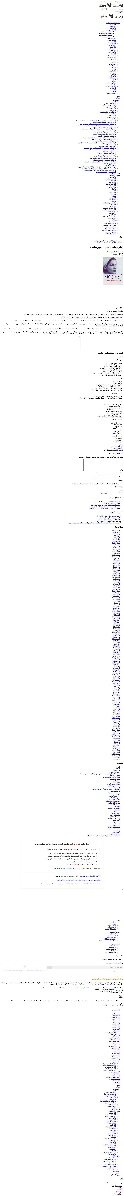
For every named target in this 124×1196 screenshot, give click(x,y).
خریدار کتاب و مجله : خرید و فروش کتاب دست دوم (100, 161)
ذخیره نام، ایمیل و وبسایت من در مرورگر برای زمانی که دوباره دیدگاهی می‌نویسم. (96, 483)
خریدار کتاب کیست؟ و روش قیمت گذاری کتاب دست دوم (98, 129)
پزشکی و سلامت (111, 83)
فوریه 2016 (116, 712)
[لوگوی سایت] (117, 7)
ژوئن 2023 (116, 580)
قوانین (114, 101)
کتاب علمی (112, 204)
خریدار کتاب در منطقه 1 (109, 163)
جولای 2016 (116, 704)
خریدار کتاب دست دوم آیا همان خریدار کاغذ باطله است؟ (99, 137)
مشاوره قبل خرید (110, 952)
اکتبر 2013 (117, 752)
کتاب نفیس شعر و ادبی (105, 35)
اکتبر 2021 (117, 615)
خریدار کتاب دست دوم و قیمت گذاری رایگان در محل (100, 148)
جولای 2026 (116, 532)
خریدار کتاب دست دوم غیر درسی (106, 154)
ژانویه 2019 (116, 656)
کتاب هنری (112, 192)
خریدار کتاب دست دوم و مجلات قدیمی (104, 156)
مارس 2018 (116, 670)
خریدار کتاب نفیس (110, 144)
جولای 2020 (116, 640)
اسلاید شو (117, 768)
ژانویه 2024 (116, 568)
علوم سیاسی (112, 64)
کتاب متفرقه (112, 38)
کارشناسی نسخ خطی (109, 105)
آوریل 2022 (116, 604)
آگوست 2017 (116, 682)
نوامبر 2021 (116, 613)
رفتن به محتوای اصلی (107, 1)
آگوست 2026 (116, 531)
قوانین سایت (112, 947)
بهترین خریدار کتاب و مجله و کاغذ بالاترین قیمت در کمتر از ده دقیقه (96, 125)
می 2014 (117, 742)
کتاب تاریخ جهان (111, 185)
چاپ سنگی (112, 78)
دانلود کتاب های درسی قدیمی (111, 777)
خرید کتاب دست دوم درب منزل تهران (104, 160)
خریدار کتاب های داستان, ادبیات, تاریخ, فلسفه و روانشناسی (98, 168)
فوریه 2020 (116, 647)
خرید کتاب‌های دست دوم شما (68, 868)
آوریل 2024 (116, 563)
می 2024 (117, 561)
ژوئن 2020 (116, 642)
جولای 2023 (116, 579)
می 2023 (117, 582)
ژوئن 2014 (116, 740)
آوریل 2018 (116, 668)
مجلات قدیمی (112, 40)
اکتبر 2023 (117, 573)
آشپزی (114, 69)
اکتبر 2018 (117, 659)
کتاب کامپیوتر (112, 197)
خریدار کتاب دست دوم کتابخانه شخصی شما (103, 158)
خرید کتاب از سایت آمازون (108, 112)
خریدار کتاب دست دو (109, 151)
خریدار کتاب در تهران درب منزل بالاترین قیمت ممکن (100, 170)
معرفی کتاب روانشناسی (112, 801)
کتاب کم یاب (112, 71)
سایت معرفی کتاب (114, 785)
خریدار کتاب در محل (104, 519)
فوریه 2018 (116, 671)
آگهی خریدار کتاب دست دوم (107, 146)
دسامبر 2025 (116, 543)
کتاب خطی (112, 47)
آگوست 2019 (116, 651)
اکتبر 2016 (117, 699)
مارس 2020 (116, 646)
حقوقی (114, 79)
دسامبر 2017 (116, 675)
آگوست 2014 (116, 736)
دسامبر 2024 (116, 551)
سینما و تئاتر (112, 48)
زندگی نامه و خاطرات (109, 216)
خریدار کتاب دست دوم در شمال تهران (104, 127)
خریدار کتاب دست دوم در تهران (106, 153)
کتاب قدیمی (112, 42)
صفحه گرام (65, 849)
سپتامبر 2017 (116, 680)
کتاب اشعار (112, 215)
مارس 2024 (116, 565)
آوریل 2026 (116, 537)
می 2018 (117, 666)
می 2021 (117, 623)
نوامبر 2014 (116, 731)
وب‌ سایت (120, 480)
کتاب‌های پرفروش (110, 86)
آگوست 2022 (116, 597)
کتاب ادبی (113, 189)
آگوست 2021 (116, 618)
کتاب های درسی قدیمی (109, 209)
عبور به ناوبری (118, 1)
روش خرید (116, 782)
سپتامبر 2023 (116, 575)
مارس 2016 (116, 711)
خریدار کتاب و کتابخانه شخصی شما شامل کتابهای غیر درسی (98, 124)
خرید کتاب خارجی (110, 106)
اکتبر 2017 (117, 678)
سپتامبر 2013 (116, 754)
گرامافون (113, 88)
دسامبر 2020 (116, 632)
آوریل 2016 (116, 709)
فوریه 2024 (116, 567)
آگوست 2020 (116, 639)
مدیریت (113, 60)
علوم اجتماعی (112, 66)
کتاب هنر (113, 54)
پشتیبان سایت (111, 251)
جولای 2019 (116, 652)
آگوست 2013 (116, 755)
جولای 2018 (116, 664)
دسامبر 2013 (116, 750)
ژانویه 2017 (116, 694)
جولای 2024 (116, 558)
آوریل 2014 (116, 743)
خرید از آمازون (111, 117)
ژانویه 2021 (116, 630)
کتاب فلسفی (112, 211)
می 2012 (117, 757)
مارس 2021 (116, 627)
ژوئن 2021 (116, 622)
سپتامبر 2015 (116, 718)
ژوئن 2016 (116, 706)
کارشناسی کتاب (111, 103)
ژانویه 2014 (116, 748)
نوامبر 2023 (116, 572)
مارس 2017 (116, 690)
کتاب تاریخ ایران (111, 184)
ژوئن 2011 (116, 759)
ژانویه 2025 (116, 549)
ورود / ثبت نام (115, 1174)
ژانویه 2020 (116, 649)
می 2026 (117, 536)
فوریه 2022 (116, 608)
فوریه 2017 (116, 692)
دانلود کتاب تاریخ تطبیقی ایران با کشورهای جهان (105, 505)
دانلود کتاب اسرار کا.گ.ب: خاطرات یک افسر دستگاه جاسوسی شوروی (90, 523)
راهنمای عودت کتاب (110, 939)
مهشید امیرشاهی (118, 314)
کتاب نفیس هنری (107, 36)
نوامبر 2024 (116, 553)
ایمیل (121, 476)
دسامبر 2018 (116, 658)
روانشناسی (112, 45)
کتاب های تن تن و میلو (109, 208)
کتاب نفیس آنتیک (111, 30)
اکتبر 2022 (117, 594)
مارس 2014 (116, 745)
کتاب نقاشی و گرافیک (109, 1070)
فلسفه (114, 81)
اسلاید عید (117, 770)
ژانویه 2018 (116, 673)
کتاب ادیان (113, 50)
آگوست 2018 (116, 663)
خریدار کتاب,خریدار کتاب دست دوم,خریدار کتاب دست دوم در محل (100, 773)
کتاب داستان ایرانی (110, 180)
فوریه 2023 (116, 587)
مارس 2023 (116, 585)
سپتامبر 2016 (116, 700)
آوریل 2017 (116, 688)
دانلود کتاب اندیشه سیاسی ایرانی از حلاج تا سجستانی (104, 508)
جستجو (121, 491)
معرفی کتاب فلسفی (110, 225)
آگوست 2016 (116, 702)
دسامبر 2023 (116, 570)
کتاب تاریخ (113, 24)
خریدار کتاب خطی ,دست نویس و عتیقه (104, 134)
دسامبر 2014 (116, 730)
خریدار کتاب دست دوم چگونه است (105, 141)
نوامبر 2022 (116, 592)
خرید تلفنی (113, 108)
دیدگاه (121, 470)
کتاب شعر (113, 90)
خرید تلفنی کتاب (111, 949)
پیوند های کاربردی (114, 932)
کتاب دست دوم (111, 43)
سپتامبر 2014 (116, 735)
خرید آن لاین (112, 110)
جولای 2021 (116, 620)
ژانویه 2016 (116, 714)
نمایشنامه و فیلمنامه (110, 203)
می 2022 (117, 603)
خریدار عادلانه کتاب (110, 165)
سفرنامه (113, 72)
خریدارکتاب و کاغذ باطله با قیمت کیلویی (104, 122)
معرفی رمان (112, 221)
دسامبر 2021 (116, 611)
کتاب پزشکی (116, 832)
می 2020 (117, 644)
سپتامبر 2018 (116, 661)
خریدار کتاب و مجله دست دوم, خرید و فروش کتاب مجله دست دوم (96, 120)
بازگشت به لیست (118, 448)
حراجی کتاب (112, 91)
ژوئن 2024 (116, 560)
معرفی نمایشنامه (111, 227)
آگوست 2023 (116, 577)
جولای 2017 (116, 683)
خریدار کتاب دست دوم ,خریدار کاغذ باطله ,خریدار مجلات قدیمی (97, 142)
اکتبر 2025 (117, 546)
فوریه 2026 (116, 539)
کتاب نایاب (113, 28)
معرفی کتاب (112, 925)
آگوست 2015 (116, 719)
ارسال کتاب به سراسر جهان (107, 940)
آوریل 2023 (116, 584)
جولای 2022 (116, 599)
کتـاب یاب (113, 933)
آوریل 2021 (116, 625)
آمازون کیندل (112, 84)
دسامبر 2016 (116, 695)
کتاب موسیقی (112, 57)
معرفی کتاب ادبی (110, 232)
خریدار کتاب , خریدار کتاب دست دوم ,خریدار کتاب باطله (99, 149)
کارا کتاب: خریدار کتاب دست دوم (106, 172)
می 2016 (117, 707)
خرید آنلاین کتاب (111, 950)
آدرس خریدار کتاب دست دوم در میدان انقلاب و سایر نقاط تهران (97, 167)
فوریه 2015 (116, 726)
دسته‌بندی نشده (115, 779)
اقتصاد (114, 67)
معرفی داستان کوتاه (110, 223)
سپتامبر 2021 (116, 616)
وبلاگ (114, 922)
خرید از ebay (112, 115)
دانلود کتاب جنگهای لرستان (111, 503)
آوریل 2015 (116, 724)
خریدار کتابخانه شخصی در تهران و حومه (104, 139)
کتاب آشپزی (112, 199)
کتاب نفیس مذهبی (106, 31)
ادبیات (114, 74)
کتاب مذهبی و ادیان (110, 191)
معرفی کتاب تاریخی (110, 228)
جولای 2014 (116, 738)
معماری (113, 59)
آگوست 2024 (116, 556)
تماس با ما (113, 945)
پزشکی (114, 196)
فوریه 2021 (116, 628)
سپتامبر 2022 (116, 596)
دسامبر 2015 (116, 716)
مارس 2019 (116, 654)
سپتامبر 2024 (116, 555)
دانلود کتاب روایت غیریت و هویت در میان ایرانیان (105, 506)
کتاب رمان (113, 26)
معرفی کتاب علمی (110, 233)
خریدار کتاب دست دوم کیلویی (107, 136)
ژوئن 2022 (116, 601)
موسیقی (113, 201)
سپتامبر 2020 (116, 637)
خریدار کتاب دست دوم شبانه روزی (105, 132)
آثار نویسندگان (112, 927)
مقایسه (117, 1173)
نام (121, 473)
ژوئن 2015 (116, 721)
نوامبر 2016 (116, 697)
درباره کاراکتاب (111, 937)
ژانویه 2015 (116, 728)
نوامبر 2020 (116, 634)
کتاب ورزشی (112, 52)
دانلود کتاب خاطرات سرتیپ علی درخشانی (107, 501)
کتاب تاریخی (112, 182)
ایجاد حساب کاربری (117, 1186)
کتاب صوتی (112, 206)
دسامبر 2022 (116, 591)
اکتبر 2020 (117, 635)
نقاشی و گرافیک (111, 55)
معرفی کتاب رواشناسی (109, 230)
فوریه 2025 (116, 548)
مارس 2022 (116, 606)
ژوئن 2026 (116, 534)
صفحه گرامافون (111, 93)
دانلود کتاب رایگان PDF (104, 516)
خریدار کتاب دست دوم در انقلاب (106, 130)
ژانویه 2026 (116, 541)
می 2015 (117, 723)
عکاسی (113, 62)
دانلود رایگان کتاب (114, 775)
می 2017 (117, 687)
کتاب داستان (112, 177)
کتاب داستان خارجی (110, 179)
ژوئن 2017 (116, 685)
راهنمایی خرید (115, 944)
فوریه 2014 (116, 747)
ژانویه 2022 (116, 610)
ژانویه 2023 (116, 589)
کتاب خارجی (112, 76)
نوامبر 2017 (116, 676)
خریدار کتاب (112, 935)
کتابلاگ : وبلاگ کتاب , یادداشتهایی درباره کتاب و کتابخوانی (103, 835)
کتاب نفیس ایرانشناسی (105, 33)
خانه (122, 241)
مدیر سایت (116, 516)
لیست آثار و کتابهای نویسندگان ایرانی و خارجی (106, 241)
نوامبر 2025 (116, 544)
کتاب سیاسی (112, 218)
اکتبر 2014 (117, 733)
